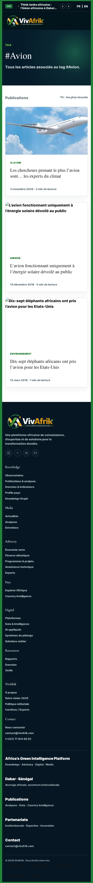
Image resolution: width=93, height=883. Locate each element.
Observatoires (14, 475)
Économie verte (15, 549)
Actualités (11, 516)
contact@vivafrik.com (19, 733)
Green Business (14, 866)
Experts (10, 572)
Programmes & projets (19, 561)
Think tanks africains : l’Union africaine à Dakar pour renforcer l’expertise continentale (38, 6)
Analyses (11, 522)
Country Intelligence (18, 596)
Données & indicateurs (19, 486)
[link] (8, 452)
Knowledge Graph (16, 498)
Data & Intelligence (17, 624)
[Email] (35, 452)
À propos (11, 692)
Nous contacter (15, 727)
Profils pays (12, 492)
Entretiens (12, 527)
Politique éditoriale (17, 704)
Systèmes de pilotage (19, 635)
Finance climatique (17, 555)
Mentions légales (40, 866)
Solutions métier (15, 641)
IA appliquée (13, 629)
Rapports (11, 658)
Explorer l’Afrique (16, 590)
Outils (9, 670)
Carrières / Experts (17, 709)
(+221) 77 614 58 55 (18, 738)
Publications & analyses (20, 481)
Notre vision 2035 (16, 698)
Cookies (38, 876)
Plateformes (13, 618)
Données (11, 664)
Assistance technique (19, 566)
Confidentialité (64, 866)
